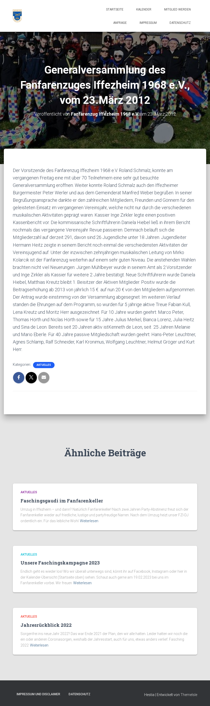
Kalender (143, 9)
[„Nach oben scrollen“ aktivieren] (199, 695)
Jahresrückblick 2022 (46, 625)
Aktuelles (44, 365)
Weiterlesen (89, 521)
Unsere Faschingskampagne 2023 (60, 563)
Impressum (148, 23)
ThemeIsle (189, 695)
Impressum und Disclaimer (38, 694)
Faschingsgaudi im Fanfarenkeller (61, 501)
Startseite (114, 9)
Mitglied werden (177, 9)
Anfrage (120, 23)
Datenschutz (180, 23)
